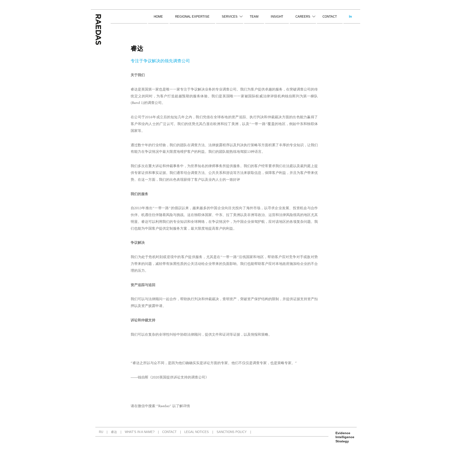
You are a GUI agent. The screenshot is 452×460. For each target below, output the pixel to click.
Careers (302, 16)
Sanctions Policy (232, 432)
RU (101, 432)
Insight (277, 16)
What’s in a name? (139, 432)
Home (158, 16)
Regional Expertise (192, 16)
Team (254, 16)
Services (230, 16)
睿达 (114, 432)
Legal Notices (196, 432)
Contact (330, 16)
